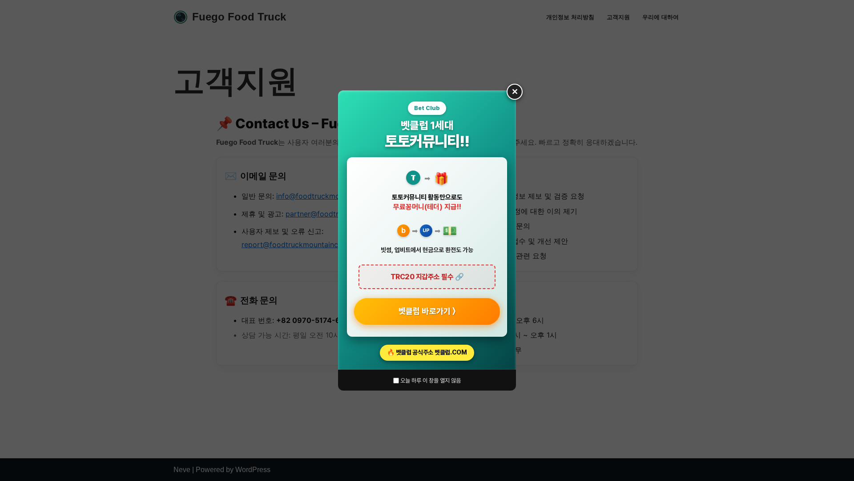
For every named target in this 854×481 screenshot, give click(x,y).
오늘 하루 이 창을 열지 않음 (430, 380)
